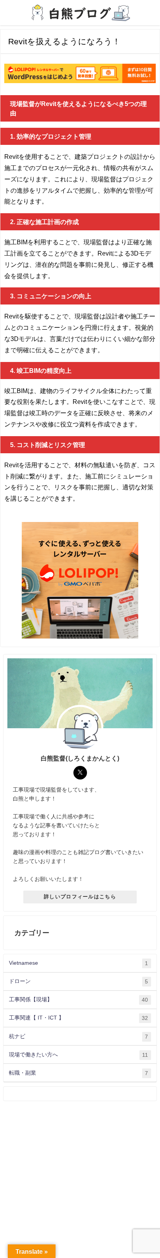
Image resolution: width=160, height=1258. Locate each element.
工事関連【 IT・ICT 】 (78, 1018)
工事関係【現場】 (78, 999)
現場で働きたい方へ (78, 1055)
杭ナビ (78, 1036)
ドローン (78, 981)
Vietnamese (78, 963)
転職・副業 (78, 1073)
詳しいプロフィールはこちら (80, 896)
